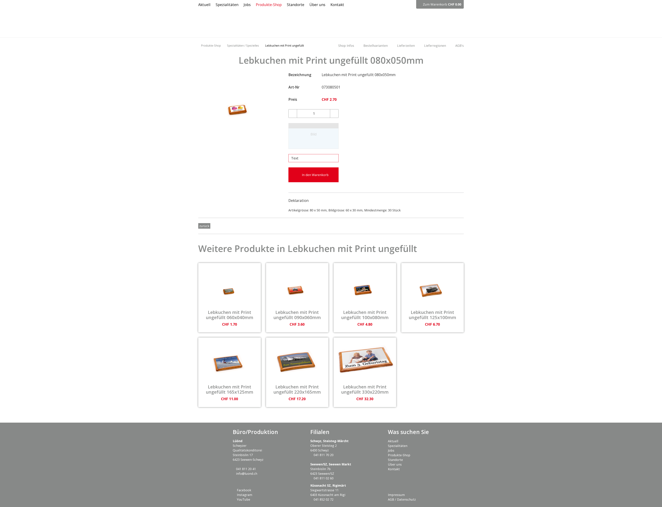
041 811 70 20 (323, 455)
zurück (204, 226)
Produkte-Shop (211, 45)
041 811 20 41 (245, 469)
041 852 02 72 (323, 499)
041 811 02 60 (323, 478)
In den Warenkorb (315, 175)
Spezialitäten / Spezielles (243, 45)
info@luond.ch (246, 473)
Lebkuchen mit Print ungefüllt (284, 45)
